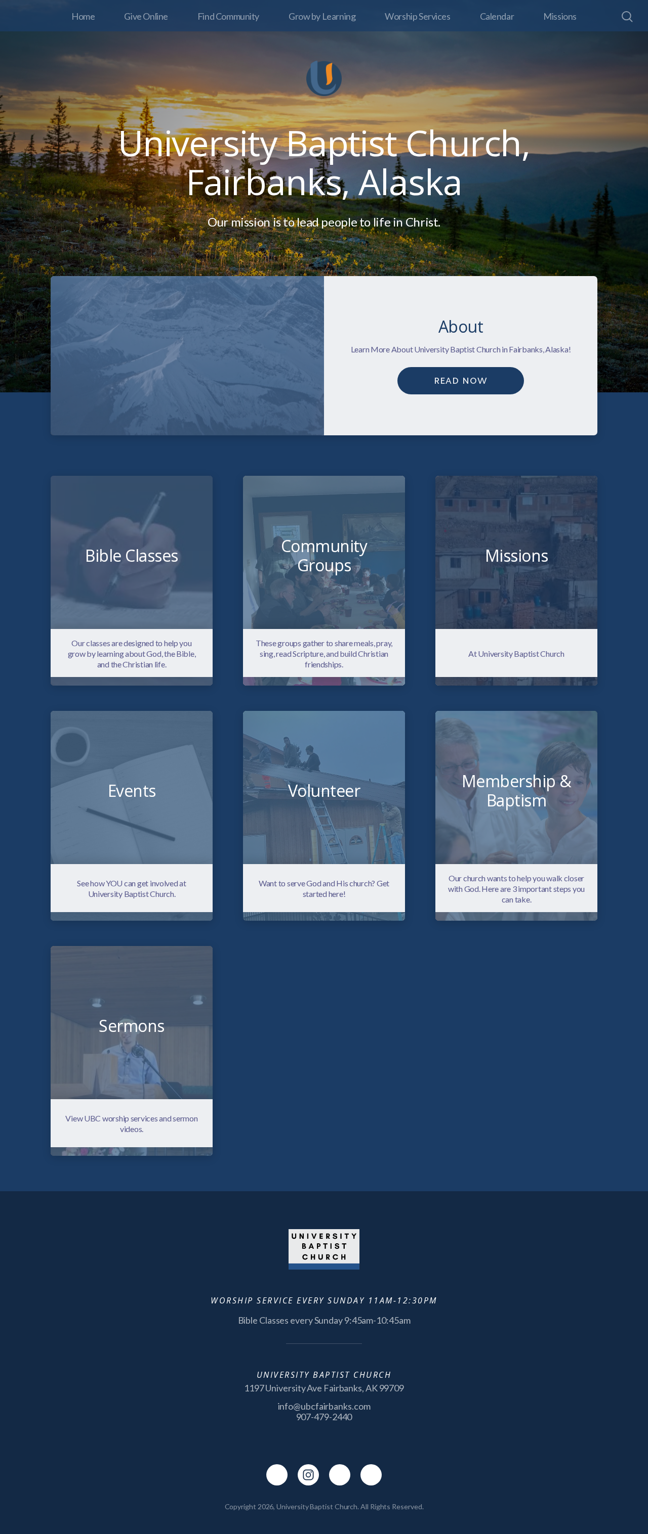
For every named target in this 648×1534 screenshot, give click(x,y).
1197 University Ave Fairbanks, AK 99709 (324, 1387)
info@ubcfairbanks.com (324, 1406)
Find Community (228, 16)
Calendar (497, 16)
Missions (560, 16)
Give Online (146, 16)
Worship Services (417, 16)
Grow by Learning (322, 16)
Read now (460, 380)
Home (83, 16)
